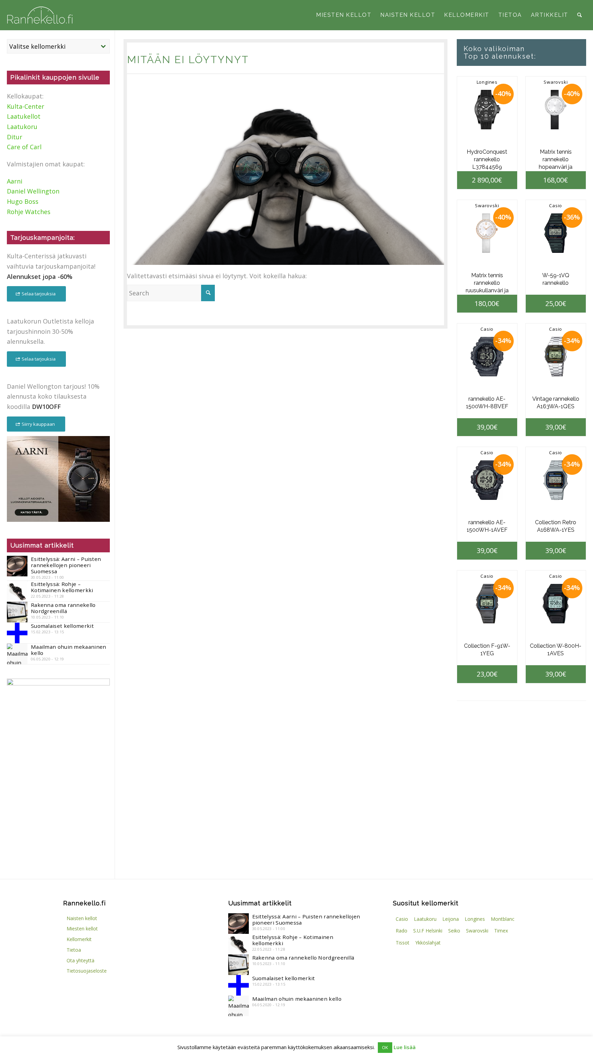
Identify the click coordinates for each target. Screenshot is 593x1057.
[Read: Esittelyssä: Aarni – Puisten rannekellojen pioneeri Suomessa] (17, 566)
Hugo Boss (22, 201)
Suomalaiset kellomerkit (62, 625)
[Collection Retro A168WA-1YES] (555, 480)
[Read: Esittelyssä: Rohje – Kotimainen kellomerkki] (17, 591)
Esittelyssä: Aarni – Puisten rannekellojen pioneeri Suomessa (66, 565)
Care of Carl (24, 147)
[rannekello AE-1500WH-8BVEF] (487, 356)
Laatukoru (22, 126)
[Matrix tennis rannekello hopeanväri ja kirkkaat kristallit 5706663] (555, 109)
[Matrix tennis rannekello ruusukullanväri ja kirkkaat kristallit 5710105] (487, 233)
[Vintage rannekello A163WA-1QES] (555, 356)
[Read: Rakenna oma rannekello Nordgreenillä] (17, 612)
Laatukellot (23, 116)
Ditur (14, 137)
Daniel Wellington (33, 191)
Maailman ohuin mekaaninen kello (68, 649)
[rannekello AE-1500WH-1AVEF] (487, 480)
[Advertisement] (58, 811)
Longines (487, 82)
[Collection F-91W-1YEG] (487, 603)
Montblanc (502, 919)
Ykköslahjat (428, 942)
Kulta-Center (25, 106)
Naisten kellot (82, 918)
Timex (501, 930)
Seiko (454, 930)
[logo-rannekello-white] (39, 15)
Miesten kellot (82, 928)
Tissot (402, 942)
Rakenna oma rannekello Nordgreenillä (63, 607)
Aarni (14, 181)
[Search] (579, 15)
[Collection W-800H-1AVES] (555, 603)
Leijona (450, 919)
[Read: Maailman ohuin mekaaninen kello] (17, 654)
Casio (555, 205)
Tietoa (74, 950)
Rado (401, 930)
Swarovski (556, 82)
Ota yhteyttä (80, 960)
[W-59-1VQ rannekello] (555, 233)
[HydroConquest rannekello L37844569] (487, 109)
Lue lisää (405, 1047)
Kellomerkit (79, 939)
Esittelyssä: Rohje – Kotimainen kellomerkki (62, 587)
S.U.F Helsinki (427, 930)
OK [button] (385, 1047)
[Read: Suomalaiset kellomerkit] (17, 633)
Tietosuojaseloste (87, 970)
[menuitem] (344, 15)
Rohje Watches (28, 212)
